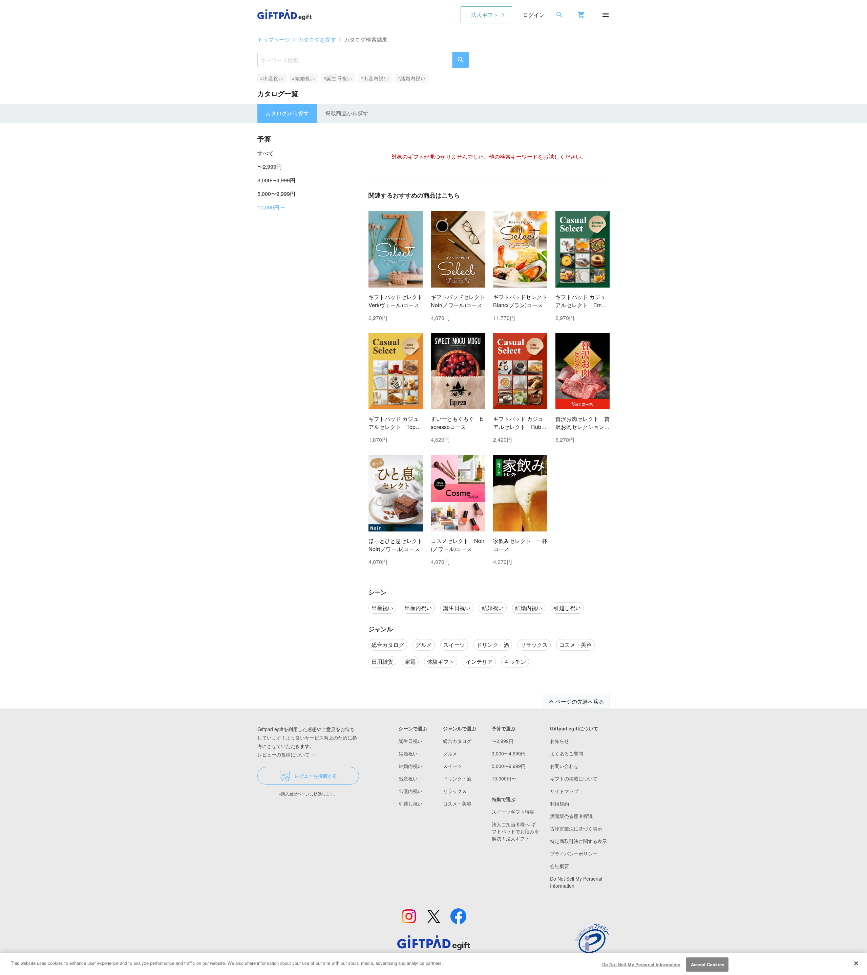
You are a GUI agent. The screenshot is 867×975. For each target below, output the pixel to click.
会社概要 (559, 866)
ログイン (534, 15)
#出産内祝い (374, 78)
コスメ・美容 (457, 803)
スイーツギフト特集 (513, 811)
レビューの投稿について (283, 754)
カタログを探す (317, 39)
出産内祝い (410, 791)
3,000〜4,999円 (276, 180)
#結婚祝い (304, 78)
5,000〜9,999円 (276, 194)
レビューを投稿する (315, 775)
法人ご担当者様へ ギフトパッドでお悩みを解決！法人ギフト (515, 831)
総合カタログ (457, 741)
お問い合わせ (564, 766)
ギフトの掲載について (573, 778)
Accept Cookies (707, 964)
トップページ (273, 39)
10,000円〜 (271, 207)
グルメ (450, 753)
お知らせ (559, 741)
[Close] (856, 963)
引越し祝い (410, 803)
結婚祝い (408, 753)
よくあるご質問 (566, 753)
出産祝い (408, 778)
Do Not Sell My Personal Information (641, 964)
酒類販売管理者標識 (571, 816)
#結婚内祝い (411, 78)
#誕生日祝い (337, 78)
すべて (265, 153)
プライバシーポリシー (573, 853)
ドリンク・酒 (457, 778)
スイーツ (452, 766)
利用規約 (559, 803)
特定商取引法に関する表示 (578, 841)
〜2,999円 (269, 167)
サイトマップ (564, 791)
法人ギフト (484, 15)
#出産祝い (272, 78)
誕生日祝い (410, 741)
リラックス (455, 791)
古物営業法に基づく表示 (576, 828)
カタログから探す (287, 113)
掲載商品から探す (346, 113)
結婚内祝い (410, 766)
